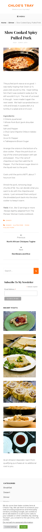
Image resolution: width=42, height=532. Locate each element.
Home (3, 23)
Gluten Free (18, 225)
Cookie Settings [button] (10, 527)
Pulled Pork (8, 227)
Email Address (10, 289)
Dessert (6, 492)
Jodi (15, 42)
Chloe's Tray (21, 5)
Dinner (11, 23)
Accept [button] (23, 527)
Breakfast (7, 488)
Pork (27, 225)
